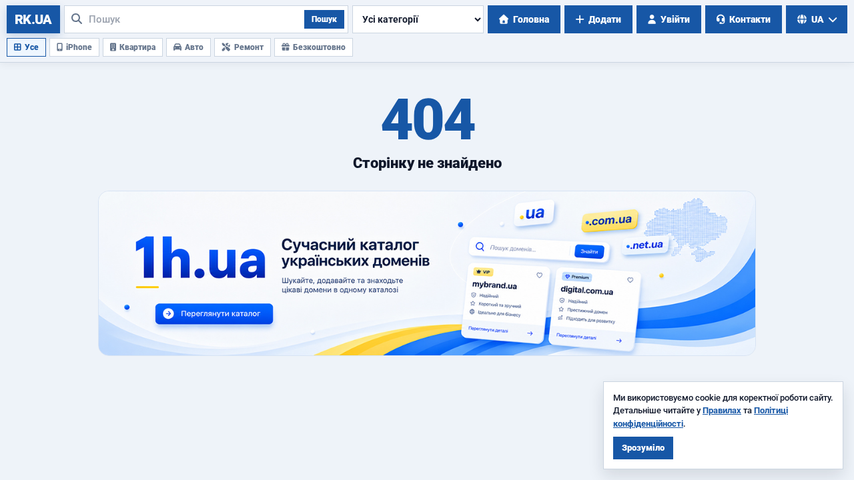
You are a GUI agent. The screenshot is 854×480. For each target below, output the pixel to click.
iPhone (79, 47)
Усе (32, 47)
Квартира (137, 47)
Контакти (750, 19)
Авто (194, 47)
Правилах (722, 410)
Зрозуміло (643, 448)
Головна (531, 19)
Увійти (675, 19)
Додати (604, 19)
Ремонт (249, 47)
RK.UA (33, 19)
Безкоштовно (319, 47)
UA (817, 19)
